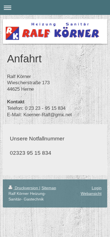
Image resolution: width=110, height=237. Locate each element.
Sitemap (48, 188)
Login (97, 188)
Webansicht (91, 193)
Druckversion (26, 188)
